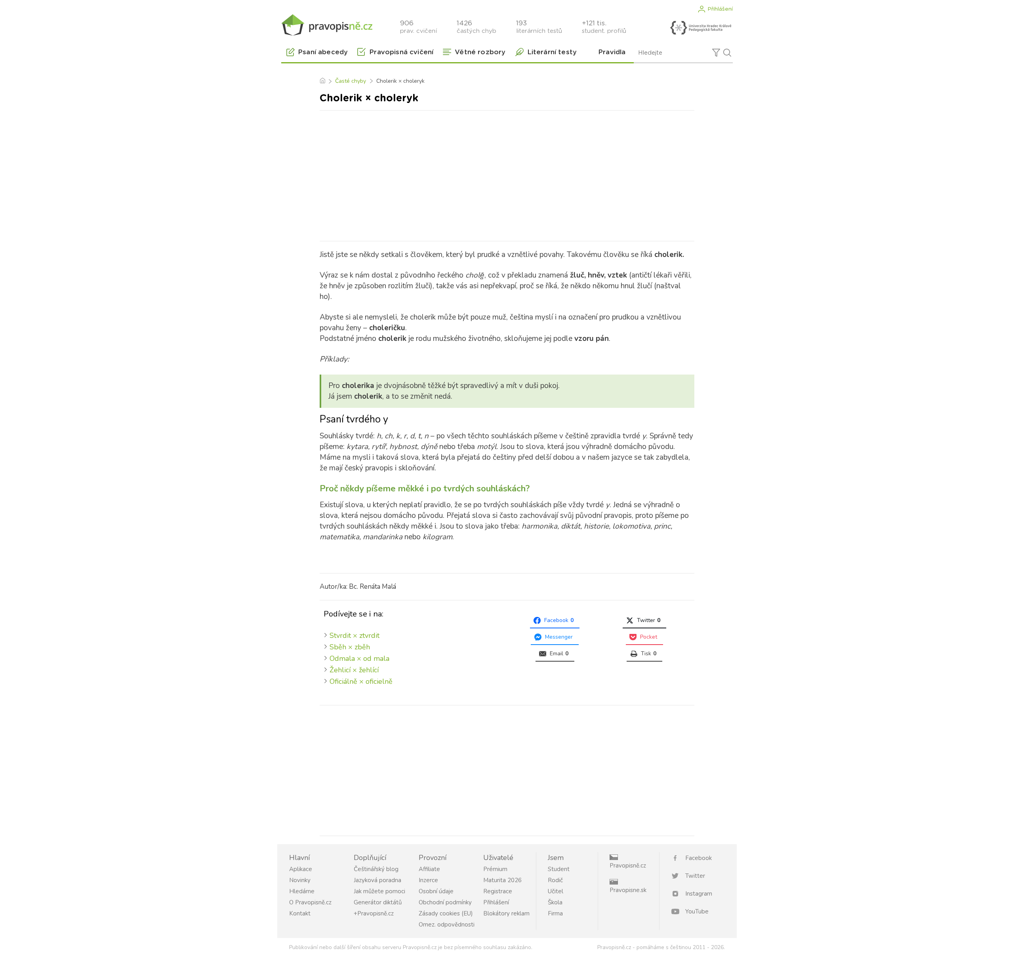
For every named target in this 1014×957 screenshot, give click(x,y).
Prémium (495, 869)
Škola (555, 902)
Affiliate (429, 869)
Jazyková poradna (377, 880)
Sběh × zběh (350, 647)
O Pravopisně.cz (310, 902)
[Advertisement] (507, 174)
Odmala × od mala (359, 658)
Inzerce (428, 880)
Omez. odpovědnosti (447, 924)
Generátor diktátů (378, 902)
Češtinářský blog (376, 869)
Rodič (555, 880)
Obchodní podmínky (445, 902)
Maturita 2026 (502, 880)
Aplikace (300, 869)
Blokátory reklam (506, 913)
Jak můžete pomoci (379, 891)
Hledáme (301, 891)
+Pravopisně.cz (374, 913)
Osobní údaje (436, 891)
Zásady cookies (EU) (446, 913)
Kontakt (300, 913)
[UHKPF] (701, 28)
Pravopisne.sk (628, 890)
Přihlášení (720, 9)
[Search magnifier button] (727, 52)
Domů (322, 81)
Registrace (497, 891)
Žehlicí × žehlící (354, 670)
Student (559, 869)
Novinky (300, 880)
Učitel (555, 891)
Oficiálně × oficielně (361, 681)
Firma (555, 913)
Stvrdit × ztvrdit (354, 635)
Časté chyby (350, 81)
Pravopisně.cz (628, 865)
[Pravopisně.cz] (326, 24)
